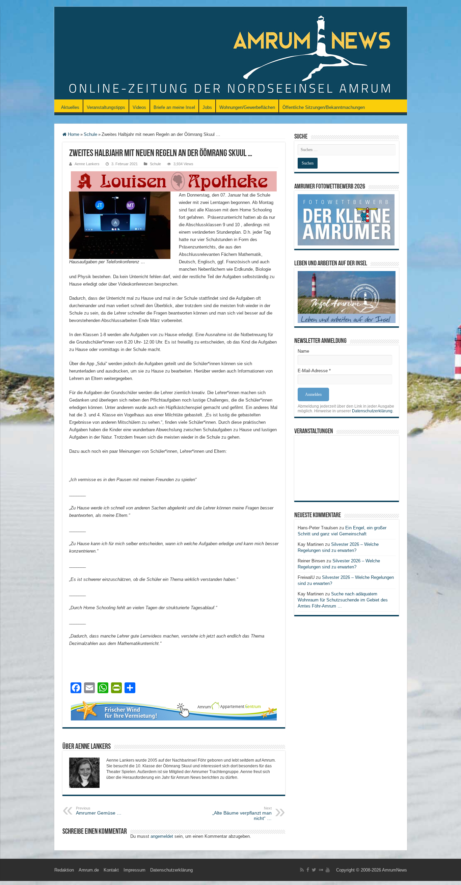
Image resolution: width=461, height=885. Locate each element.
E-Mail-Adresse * (314, 370)
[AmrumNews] (230, 53)
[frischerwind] (174, 709)
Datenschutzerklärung (372, 411)
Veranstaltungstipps (106, 107)
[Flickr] (321, 870)
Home (72, 134)
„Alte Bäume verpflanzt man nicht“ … (242, 813)
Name (303, 351)
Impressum (134, 870)
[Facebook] (308, 870)
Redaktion (64, 870)
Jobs (207, 107)
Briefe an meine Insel (174, 107)
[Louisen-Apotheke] (174, 180)
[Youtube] (327, 870)
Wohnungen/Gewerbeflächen (247, 107)
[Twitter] (314, 870)
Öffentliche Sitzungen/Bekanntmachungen (323, 107)
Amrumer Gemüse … (98, 811)
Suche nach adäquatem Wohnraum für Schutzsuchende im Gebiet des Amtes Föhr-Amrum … (343, 600)
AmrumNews (394, 870)
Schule (90, 134)
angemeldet (162, 836)
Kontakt (111, 870)
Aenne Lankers (87, 164)
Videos (139, 107)
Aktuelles (70, 107)
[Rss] (301, 870)
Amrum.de (89, 870)
